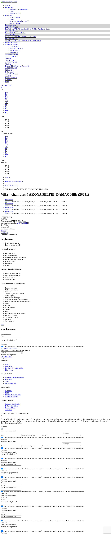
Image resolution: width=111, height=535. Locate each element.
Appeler (3, 231)
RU (6, 93)
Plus (2, 325)
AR (6, 101)
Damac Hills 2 (10, 408)
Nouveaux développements (14, 377)
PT (6, 109)
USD (7, 124)
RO (6, 110)
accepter (4, 427)
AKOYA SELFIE (22, 223)
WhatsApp (4, 233)
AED (7, 122)
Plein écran (9, 200)
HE (6, 112)
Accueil (8, 364)
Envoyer (4, 344)
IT (6, 107)
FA (6, 99)
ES (6, 105)
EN (6, 95)
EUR (7, 120)
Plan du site (9, 370)
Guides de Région (11, 396)
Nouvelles (8, 391)
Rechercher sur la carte (13, 395)
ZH (6, 103)
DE (6, 97)
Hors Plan (8, 379)
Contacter (8, 366)
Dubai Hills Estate (11, 406)
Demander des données (9, 235)
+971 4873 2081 (6, 85)
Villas (7, 381)
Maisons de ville (10, 383)
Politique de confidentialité (14, 368)
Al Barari (8, 410)
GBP (7, 128)
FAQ (7, 393)
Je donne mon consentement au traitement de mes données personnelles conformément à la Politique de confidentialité (43, 346)
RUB (7, 126)
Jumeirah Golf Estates (12, 404)
